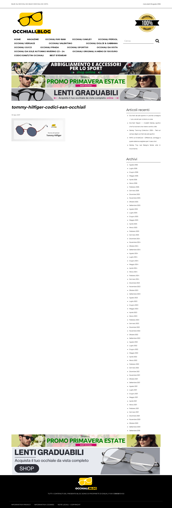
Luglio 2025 (133, 213)
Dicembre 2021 (134, 371)
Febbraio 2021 (134, 408)
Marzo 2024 (133, 272)
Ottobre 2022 (133, 335)
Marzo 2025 (133, 227)
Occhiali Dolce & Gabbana (102, 43)
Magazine (33, 39)
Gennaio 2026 (134, 191)
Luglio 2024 (133, 257)
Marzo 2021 (133, 405)
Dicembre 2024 (134, 239)
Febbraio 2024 (134, 275)
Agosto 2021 (133, 386)
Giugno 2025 (133, 216)
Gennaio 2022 (134, 368)
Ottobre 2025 (133, 202)
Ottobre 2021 (133, 379)
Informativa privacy (21, 505)
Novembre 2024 (135, 242)
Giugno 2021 (133, 394)
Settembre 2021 (134, 382)
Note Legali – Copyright (69, 505)
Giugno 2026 (133, 172)
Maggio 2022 (133, 353)
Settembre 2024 (135, 250)
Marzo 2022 (133, 360)
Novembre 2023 (134, 286)
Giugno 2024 (133, 261)
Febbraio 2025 (134, 231)
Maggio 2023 (133, 309)
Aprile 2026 (133, 180)
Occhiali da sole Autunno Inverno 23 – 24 (39, 51)
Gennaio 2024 (134, 279)
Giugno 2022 (133, 349)
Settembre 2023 (134, 294)
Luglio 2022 (133, 346)
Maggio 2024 (133, 264)
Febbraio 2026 (134, 187)
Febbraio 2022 (134, 364)
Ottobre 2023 (133, 290)
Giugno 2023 (133, 305)
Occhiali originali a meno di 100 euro (95, 51)
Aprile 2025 (133, 224)
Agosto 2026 (133, 165)
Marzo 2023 (133, 316)
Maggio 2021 (133, 397)
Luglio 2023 (133, 301)
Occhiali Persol (108, 39)
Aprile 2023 (133, 312)
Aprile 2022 (133, 357)
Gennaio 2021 (134, 412)
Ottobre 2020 (133, 423)
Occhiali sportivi (77, 47)
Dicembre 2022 (134, 327)
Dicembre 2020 (134, 416)
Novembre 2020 (134, 419)
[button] (157, 40)
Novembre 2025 (134, 198)
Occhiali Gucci (23, 47)
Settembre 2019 (134, 430)
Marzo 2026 (133, 183)
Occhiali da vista (107, 47)
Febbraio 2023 (134, 320)
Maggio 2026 (133, 176)
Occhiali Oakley (82, 39)
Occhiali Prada (49, 47)
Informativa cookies (44, 505)
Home (17, 39)
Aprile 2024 (133, 268)
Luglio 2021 (133, 390)
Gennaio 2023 (134, 323)
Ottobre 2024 (133, 246)
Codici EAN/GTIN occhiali (29, 55)
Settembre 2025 (134, 205)
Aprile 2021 (133, 401)
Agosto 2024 (133, 253)
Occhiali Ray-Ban (55, 39)
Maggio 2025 (133, 220)
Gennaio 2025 (134, 235)
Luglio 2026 (133, 168)
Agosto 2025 (133, 209)
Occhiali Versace (24, 43)
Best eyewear (58, 55)
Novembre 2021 (134, 375)
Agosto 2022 (133, 342)
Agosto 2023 (133, 298)
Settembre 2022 (134, 338)
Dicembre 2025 (134, 194)
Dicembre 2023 (134, 283)
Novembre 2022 (134, 331)
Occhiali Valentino (60, 43)
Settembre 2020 (134, 427)
